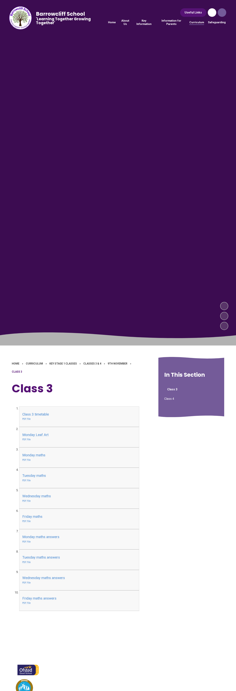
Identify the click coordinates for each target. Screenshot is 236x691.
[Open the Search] (222, 12)
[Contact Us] (212, 12)
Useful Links (193, 12)
